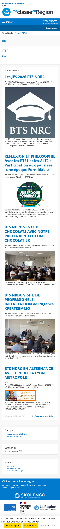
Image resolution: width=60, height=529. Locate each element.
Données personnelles (12, 487)
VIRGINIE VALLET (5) (15, 470)
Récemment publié (14, 436)
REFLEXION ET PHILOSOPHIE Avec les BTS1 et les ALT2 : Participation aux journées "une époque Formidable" (30, 163)
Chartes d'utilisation (37, 485)
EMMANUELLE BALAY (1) (17, 468)
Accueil (18, 33)
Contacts (6, 485)
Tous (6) (10, 466)
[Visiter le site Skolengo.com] (30, 497)
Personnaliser (48, 525)
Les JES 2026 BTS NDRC (25, 76)
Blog (4, 56)
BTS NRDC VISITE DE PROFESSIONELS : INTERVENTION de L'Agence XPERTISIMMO (29, 302)
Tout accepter (12, 525)
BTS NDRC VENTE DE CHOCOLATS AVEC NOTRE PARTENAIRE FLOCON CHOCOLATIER (27, 234)
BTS (23, 33)
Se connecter (52, 28)
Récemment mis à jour (17, 434)
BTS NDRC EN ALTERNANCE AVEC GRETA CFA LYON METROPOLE (29, 373)
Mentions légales (19, 485)
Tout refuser (30, 525)
